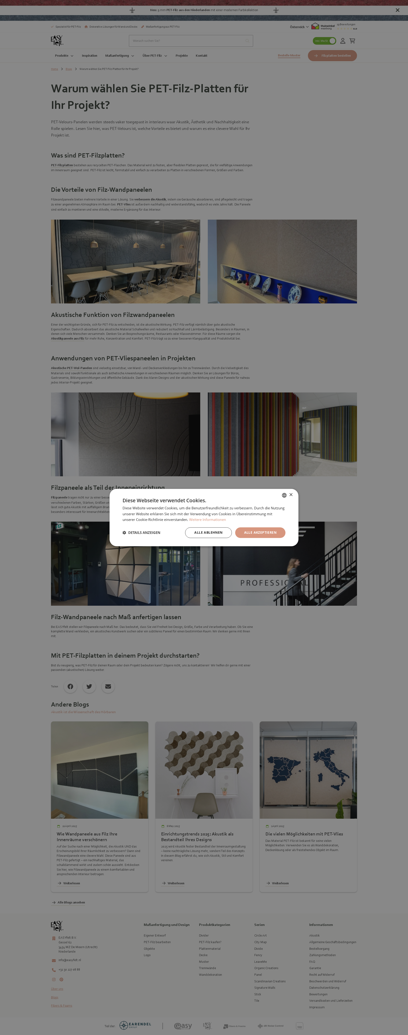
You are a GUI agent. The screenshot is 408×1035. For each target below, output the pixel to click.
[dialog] (204, 517)
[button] (141, 533)
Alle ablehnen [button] (208, 532)
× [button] (291, 495)
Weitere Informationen (207, 519)
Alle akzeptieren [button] (260, 532)
